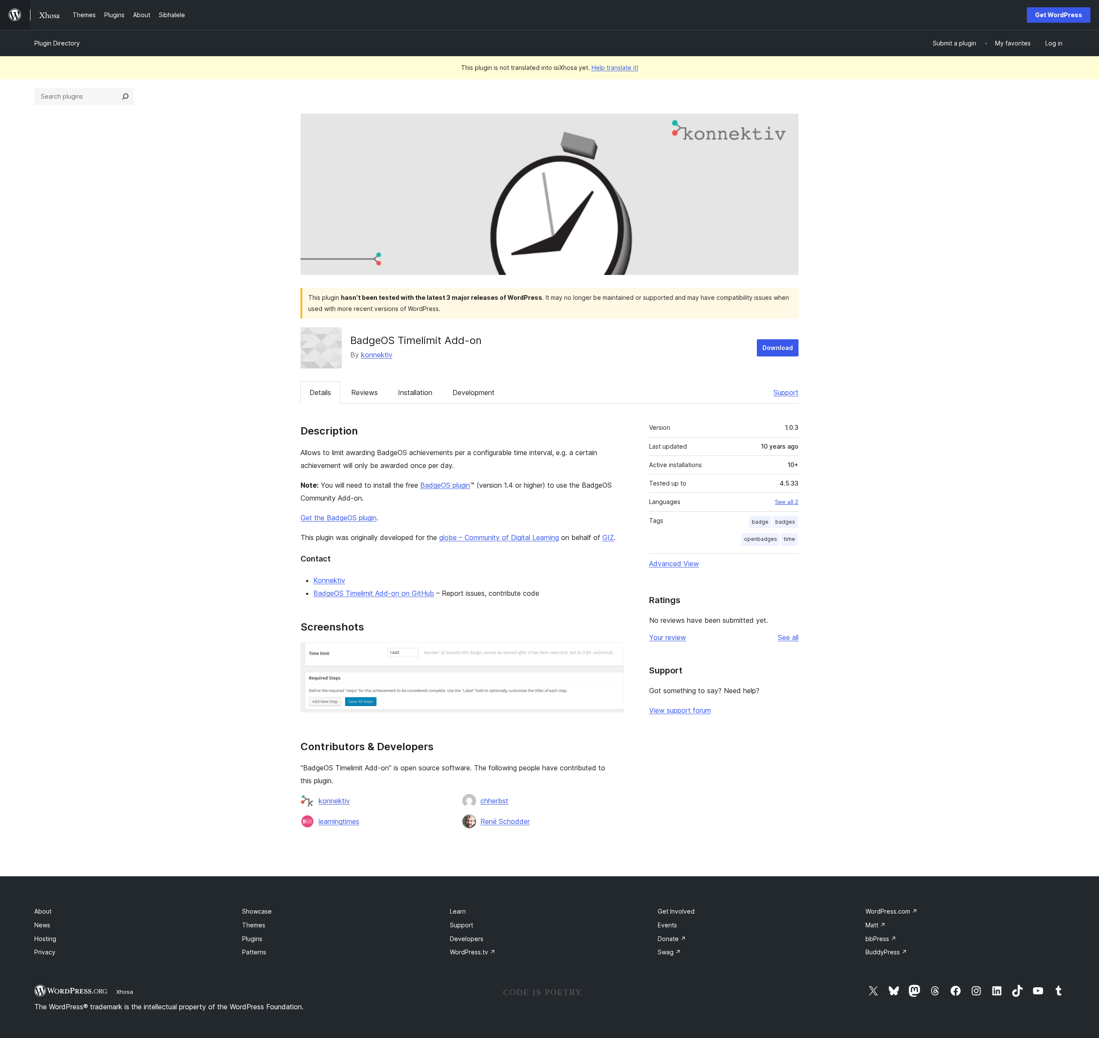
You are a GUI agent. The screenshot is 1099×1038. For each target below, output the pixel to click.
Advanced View (674, 563)
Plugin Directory (57, 43)
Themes (253, 925)
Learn (458, 911)
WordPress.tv (472, 952)
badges (785, 522)
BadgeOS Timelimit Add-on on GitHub (373, 593)
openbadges (760, 539)
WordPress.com (891, 911)
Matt (875, 925)
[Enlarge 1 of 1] (612, 653)
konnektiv (376, 354)
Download (777, 347)
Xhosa (124, 991)
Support (786, 392)
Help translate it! (615, 67)
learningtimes (339, 821)
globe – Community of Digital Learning (499, 537)
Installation (415, 392)
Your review (667, 637)
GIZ (608, 537)
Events (667, 925)
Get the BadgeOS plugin (338, 517)
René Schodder (505, 821)
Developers (466, 938)
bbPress (880, 938)
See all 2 (786, 501)
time (789, 539)
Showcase (257, 911)
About (43, 911)
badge (760, 522)
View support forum (680, 710)
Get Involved (676, 911)
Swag (669, 952)
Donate (672, 938)
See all (788, 637)
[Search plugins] (125, 96)
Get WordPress (1058, 14)
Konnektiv (329, 580)
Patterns (254, 952)
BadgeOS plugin (445, 485)
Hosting (45, 938)
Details (320, 392)
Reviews (364, 392)
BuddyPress (886, 952)
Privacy (44, 952)
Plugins (252, 938)
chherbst (494, 801)
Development (473, 392)
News (42, 925)
